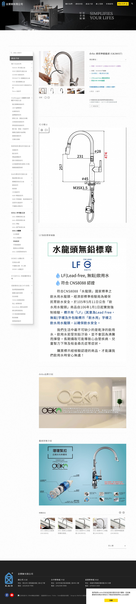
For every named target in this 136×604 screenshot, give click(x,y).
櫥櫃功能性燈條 (17, 293)
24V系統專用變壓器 (18, 314)
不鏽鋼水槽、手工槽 (19, 266)
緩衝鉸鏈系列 (16, 136)
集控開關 (15, 317)
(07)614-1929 (95, 586)
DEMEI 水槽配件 (18, 269)
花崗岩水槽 (16, 262)
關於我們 (69, 4)
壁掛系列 (15, 185)
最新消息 (79, 4)
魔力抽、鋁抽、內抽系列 (20, 129)
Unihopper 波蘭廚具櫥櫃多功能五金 (20, 99)
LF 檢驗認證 (94, 106)
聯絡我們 (121, 4)
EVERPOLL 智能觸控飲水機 (21, 277)
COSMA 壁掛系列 (18, 75)
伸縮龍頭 (16, 241)
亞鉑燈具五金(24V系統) (20, 285)
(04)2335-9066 (61, 586)
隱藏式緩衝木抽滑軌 (19, 132)
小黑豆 (91, 91)
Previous (120, 512)
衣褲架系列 (16, 111)
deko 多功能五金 (18, 213)
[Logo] (12, 3)
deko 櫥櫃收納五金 (18, 216)
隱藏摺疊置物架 (17, 167)
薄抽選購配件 (16, 157)
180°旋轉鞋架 (17, 108)
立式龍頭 (16, 234)
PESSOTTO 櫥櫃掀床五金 (21, 78)
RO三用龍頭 (17, 238)
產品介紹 (89, 4)
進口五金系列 (16, 64)
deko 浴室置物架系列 (19, 251)
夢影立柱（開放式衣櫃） (20, 118)
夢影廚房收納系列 (18, 125)
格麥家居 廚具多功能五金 (20, 146)
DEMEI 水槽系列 (17, 258)
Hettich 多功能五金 (18, 67)
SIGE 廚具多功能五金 (19, 71)
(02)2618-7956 (28, 586)
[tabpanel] (68, 15)
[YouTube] (12, 595)
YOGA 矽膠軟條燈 (18, 300)
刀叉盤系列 (16, 192)
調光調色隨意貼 (17, 310)
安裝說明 (109, 4)
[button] (132, 4)
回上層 (111, 545)
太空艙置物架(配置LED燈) (21, 164)
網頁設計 (85, 595)
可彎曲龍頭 (17, 245)
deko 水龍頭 (16, 230)
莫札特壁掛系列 (17, 160)
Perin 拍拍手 (16, 91)
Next (123, 512)
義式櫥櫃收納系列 (18, 104)
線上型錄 (99, 4)
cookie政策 (125, 595)
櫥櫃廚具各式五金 (18, 181)
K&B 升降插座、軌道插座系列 (22, 199)
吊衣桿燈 (15, 296)
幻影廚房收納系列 (18, 122)
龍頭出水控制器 (18, 248)
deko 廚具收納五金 (18, 220)
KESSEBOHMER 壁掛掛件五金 (22, 86)
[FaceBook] (7, 595)
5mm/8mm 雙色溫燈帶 (20, 307)
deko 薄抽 (15, 224)
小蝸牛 (97, 91)
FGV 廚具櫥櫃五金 (18, 82)
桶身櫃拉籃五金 (17, 178)
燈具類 (14, 188)
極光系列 (15, 153)
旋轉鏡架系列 (16, 115)
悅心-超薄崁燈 (17, 303)
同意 (111, 600)
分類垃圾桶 (16, 139)
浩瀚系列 (15, 150)
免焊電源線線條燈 (18, 289)
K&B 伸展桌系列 (17, 195)
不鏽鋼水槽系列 (17, 206)
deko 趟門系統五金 (18, 227)
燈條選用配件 (16, 321)
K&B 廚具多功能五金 (19, 174)
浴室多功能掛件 (17, 202)
